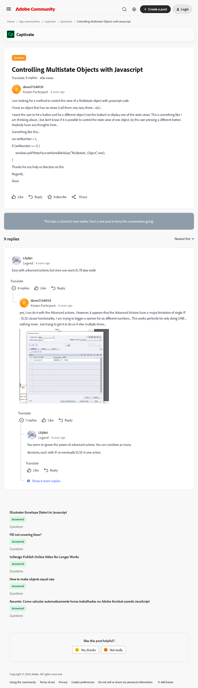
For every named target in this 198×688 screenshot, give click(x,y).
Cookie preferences (82, 682)
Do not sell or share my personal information (125, 682)
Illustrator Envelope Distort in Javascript (38, 512)
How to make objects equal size (32, 579)
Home (10, 21)
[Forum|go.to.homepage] (35, 9)
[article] (98, 273)
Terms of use (47, 682)
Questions (66, 21)
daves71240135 (33, 87)
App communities (29, 21)
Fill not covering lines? (26, 534)
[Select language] (134, 9)
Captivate (50, 21)
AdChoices (167, 682)
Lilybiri (27, 258)
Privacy (63, 682)
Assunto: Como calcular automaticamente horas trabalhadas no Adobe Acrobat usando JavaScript (79, 601)
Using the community (23, 682)
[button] (9, 10)
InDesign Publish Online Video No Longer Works (44, 557)
